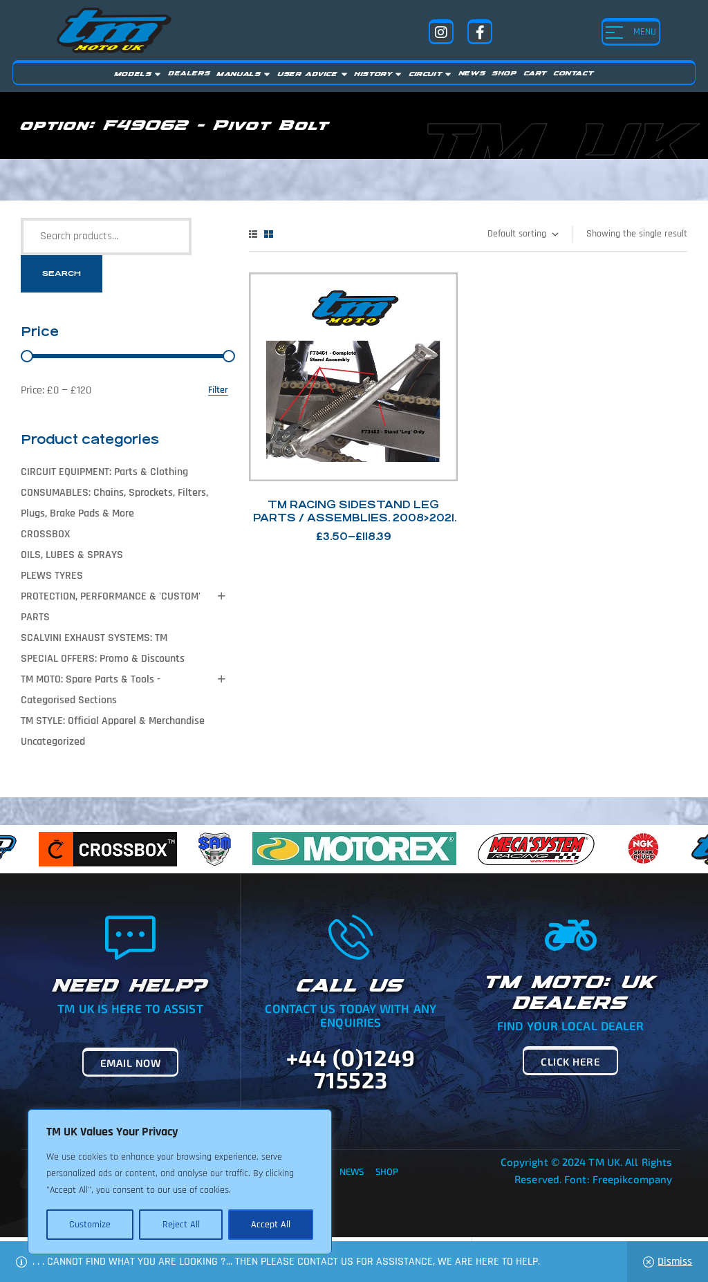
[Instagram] (441, 31)
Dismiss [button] (675, 1261)
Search (61, 273)
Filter (218, 390)
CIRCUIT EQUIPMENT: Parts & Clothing (104, 472)
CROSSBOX (45, 534)
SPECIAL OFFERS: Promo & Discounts (103, 658)
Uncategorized (53, 741)
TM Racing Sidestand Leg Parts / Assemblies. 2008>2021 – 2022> (353, 518)
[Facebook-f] (479, 31)
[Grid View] (268, 234)
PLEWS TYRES (52, 575)
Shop (386, 1171)
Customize (90, 1224)
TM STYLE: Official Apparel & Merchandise (113, 721)
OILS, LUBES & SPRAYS (72, 555)
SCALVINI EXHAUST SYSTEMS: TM (94, 638)
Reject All (181, 1224)
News (351, 1171)
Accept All (270, 1224)
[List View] (253, 234)
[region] (180, 1181)
